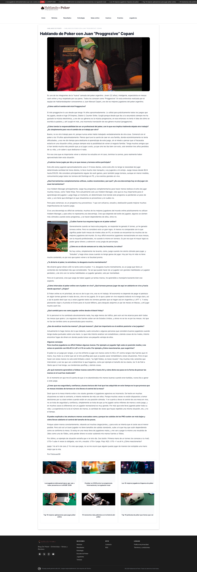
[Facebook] (39, 554)
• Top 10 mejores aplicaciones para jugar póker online (150, 2)
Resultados (67, 18)
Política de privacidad (141, 544)
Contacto (108, 544)
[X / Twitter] (44, 554)
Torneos (79, 560)
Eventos (120, 18)
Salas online (95, 18)
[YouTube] (53, 554)
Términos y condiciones (142, 547)
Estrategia (81, 18)
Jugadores (133, 18)
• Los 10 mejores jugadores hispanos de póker (115, 2)
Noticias (54, 18)
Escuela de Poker (82, 553)
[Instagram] (48, 554)
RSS (106, 547)
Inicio (43, 18)
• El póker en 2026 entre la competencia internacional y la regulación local (73, 2)
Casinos (108, 18)
